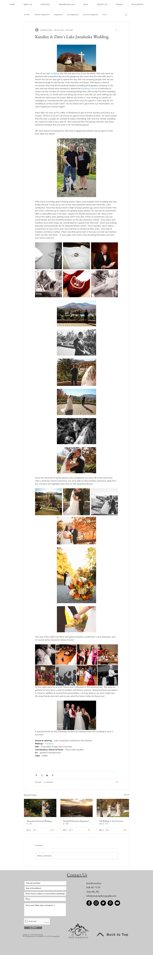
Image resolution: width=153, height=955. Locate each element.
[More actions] (116, 30)
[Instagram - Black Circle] (96, 903)
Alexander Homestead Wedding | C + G (39, 822)
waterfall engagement (41, 14)
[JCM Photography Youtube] (117, 903)
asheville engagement (90, 14)
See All (126, 795)
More (104, 14)
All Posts (27, 14)
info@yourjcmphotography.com (101, 895)
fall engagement (73, 14)
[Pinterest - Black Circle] (110, 903)
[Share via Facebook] (36, 775)
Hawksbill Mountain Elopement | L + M (76, 822)
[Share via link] (53, 775)
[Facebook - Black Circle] (89, 903)
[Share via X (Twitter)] (42, 775)
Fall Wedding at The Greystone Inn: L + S (111, 822)
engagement (58, 14)
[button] (28, 4)
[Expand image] (48, 255)
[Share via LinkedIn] (47, 775)
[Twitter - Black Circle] (103, 903)
